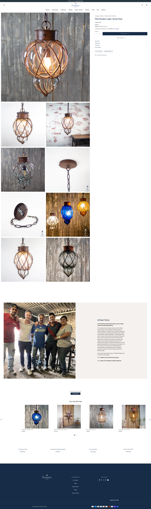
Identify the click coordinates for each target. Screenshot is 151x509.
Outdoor (103, 9)
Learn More (22, 451)
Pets (98, 9)
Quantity (96, 31)
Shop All (47, 9)
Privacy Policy (75, 493)
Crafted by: (98, 22)
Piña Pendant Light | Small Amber (124, 429)
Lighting (70, 9)
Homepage (97, 16)
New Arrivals (55, 9)
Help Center (75, 486)
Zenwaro (37, 506)
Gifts (93, 9)
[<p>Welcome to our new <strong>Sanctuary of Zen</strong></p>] (75, 1)
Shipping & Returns (108, 51)
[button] (4, 5)
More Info (58, 451)
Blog (75, 489)
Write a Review (76, 394)
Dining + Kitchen (79, 9)
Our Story (75, 480)
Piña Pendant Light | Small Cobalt (27, 429)
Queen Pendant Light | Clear (91, 429)
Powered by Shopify (43, 506)
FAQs (75, 483)
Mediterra (102, 16)
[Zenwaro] (75, 5)
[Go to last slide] (1, 419)
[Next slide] (150, 419)
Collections (63, 9)
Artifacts (87, 9)
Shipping (96, 26)
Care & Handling (99, 51)
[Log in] (142, 5)
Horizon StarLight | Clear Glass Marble (60, 429)
